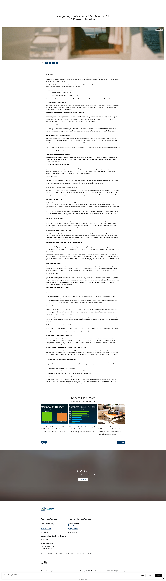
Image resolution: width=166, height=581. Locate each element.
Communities (59, 553)
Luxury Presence (53, 571)
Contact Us (90, 553)
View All (121, 442)
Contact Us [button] (83, 479)
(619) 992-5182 (73, 529)
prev (42, 442)
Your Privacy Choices (83, 579)
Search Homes (69, 553)
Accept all (158, 575)
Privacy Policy (121, 571)
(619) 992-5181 (46, 529)
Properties (50, 553)
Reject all (142, 575)
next (45, 442)
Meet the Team (80, 553)
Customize (150, 575)
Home (42, 553)
